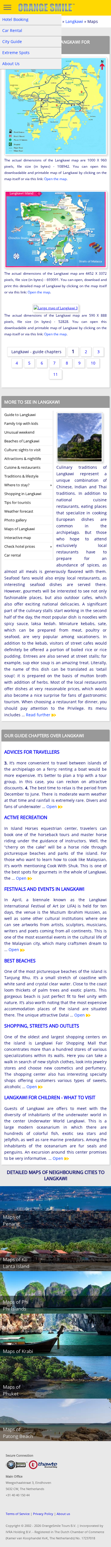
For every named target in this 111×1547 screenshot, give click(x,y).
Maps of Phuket (11, 1390)
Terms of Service (18, 1514)
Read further (39, 714)
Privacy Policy (43, 1514)
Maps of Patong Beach (18, 1432)
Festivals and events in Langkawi (44, 889)
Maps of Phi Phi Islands (15, 1305)
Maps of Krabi (18, 1351)
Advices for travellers (31, 752)
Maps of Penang (11, 1220)
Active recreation (25, 817)
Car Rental (12, 30)
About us (63, 1514)
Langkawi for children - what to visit (49, 1097)
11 (55, 374)
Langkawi (74, 21)
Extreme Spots (16, 52)
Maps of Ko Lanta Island (16, 1262)
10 (93, 363)
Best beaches (20, 961)
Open (52, 806)
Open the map (55, 178)
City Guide (12, 41)
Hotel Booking (15, 19)
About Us (11, 63)
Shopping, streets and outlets (41, 1026)
